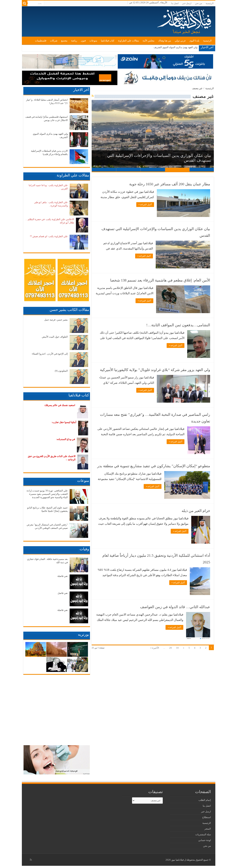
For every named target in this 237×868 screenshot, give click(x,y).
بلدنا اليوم (194, 40)
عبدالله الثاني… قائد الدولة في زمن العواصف (175, 607)
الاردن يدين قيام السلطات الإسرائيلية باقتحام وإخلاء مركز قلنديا (166, 47)
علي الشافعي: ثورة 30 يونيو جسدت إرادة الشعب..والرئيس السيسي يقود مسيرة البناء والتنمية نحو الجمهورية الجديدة (47, 494)
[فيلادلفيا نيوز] (185, 20)
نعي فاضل (63, 593)
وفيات (84, 549)
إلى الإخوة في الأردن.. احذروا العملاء (50, 353)
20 (170, 647)
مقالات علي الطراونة (128, 40)
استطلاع (206, 817)
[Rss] (30, 859)
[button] (153, 134)
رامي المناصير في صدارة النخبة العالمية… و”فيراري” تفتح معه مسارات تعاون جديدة (155, 417)
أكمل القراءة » (145, 204)
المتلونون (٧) (61, 370)
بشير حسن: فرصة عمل (56, 319)
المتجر (207, 828)
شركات (53, 40)
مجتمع (64, 40)
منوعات (93, 40)
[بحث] (24, 3)
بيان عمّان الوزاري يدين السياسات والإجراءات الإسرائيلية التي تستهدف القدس (155, 232)
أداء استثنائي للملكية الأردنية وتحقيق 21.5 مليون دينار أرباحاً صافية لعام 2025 (156, 558)
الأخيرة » (154, 647)
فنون (83, 40)
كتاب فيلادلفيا (107, 40)
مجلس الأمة (148, 40)
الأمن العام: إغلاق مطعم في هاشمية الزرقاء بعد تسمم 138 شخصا (155, 160)
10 (177, 647)
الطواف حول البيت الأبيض (55, 336)
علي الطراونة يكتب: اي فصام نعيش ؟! (49, 236)
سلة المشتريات (203, 834)
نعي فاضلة (62, 576)
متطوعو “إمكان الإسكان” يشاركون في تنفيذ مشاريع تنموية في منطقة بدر (153, 466)
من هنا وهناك (164, 40)
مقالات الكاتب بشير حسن (69, 310)
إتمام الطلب (204, 800)
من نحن (198, 3)
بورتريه (83, 634)
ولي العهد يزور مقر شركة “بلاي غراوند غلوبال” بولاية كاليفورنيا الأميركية (155, 370)
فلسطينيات (40, 40)
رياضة (74, 40)
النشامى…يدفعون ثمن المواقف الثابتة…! (178, 325)
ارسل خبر (186, 3)
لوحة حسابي (204, 840)
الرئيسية (209, 3)
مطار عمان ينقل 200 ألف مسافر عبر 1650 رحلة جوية (169, 184)
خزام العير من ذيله (196, 511)
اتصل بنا (174, 3)
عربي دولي (180, 40)
